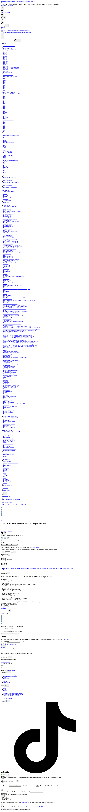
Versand (5, 677)
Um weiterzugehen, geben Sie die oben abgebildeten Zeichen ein (15, 791)
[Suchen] (3, 17)
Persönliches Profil (9, 30)
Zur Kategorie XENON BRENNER (11, 76)
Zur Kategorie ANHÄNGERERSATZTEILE (13, 417)
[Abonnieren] (17, 781)
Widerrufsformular (7, 692)
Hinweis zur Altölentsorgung (9, 675)
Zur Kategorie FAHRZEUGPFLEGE (11, 431)
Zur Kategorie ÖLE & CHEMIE (10, 463)
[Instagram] (3, 772)
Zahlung (5, 689)
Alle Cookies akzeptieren (25, 809)
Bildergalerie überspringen (6, 531)
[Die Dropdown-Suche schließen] (19, 40)
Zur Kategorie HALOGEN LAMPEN (11, 93)
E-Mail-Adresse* (4, 778)
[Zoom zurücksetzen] (5, 538)
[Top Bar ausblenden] (2, 7)
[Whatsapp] (5, 772)
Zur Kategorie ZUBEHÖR (9, 191)
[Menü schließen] (6, 25)
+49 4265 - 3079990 (5, 662)
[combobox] (7, 41)
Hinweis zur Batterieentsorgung (10, 676)
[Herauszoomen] (2, 538)
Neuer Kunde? (66, 639)
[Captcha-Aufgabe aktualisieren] (2, 790)
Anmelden (3, 5)
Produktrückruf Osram (8, 697)
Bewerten (3, 520)
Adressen (15, 30)
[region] (44, 536)
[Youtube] (2, 772)
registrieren (5, 28)
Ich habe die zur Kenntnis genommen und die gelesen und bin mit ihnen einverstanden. (30, 785)
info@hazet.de (4, 608)
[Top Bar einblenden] (2, 34)
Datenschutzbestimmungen (15, 785)
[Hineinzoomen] (8, 538)
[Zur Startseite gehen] (5, 12)
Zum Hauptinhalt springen (6, 1)
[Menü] (2, 10)
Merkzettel (26, 30)
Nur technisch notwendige (6, 809)
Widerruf (5, 690)
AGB (4, 688)
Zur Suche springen (16, 1)
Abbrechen (3, 647)
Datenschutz (6, 678)
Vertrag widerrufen (7, 698)
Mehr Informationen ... (44, 806)
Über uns (5, 681)
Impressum (5, 680)
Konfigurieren (15, 809)
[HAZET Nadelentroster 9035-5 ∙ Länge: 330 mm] (12, 535)
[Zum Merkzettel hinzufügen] (3, 533)
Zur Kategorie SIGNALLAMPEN (11, 135)
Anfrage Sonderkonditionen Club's (11, 695)
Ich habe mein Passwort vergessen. (8, 644)
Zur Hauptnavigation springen (27, 1)
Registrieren (10, 5)
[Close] (2, 37)
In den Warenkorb (4, 554)
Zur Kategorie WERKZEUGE (10, 206)
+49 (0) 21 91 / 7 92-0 (5, 606)
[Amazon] (8, 772)
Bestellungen (21, 30)
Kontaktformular (11, 670)
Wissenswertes (6, 682)
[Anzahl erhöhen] (14, 552)
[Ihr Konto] (2, 22)
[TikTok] (44, 772)
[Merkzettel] (2, 20)
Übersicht (3, 30)
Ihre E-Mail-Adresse (5, 641)
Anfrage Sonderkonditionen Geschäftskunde (13, 694)
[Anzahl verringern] (3, 552)
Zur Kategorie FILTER (8, 454)
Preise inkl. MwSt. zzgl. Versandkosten (9, 544)
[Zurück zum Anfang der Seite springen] (2, 805)
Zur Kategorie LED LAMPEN (10, 49)
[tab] (38, 568)
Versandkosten (35, 547)
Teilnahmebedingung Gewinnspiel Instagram (13, 693)
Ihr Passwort (4, 643)
